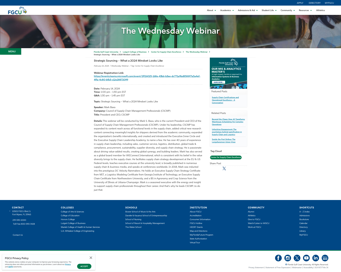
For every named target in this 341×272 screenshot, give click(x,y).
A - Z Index (304, 212)
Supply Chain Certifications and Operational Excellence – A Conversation (225, 100)
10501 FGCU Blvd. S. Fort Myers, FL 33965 (21, 213)
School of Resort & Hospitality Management (145, 223)
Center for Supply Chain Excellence (166, 52)
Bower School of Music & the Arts (140, 212)
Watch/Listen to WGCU (258, 223)
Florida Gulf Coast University (106, 52)
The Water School (133, 227)
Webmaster (297, 268)
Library (302, 231)
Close (91, 257)
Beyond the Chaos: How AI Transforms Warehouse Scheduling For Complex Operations (228, 122)
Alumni (251, 212)
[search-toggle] (331, 10)
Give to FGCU (254, 220)
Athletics (320, 10)
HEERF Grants (196, 227)
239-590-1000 (19, 220)
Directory (315, 3)
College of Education (70, 216)
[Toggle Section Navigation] (10, 51)
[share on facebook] (218, 169)
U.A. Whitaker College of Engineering (77, 231)
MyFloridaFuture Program (201, 235)
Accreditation (196, 216)
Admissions (304, 216)
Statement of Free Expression (277, 268)
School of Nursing (133, 220)
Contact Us (18, 235)
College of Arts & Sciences (72, 212)
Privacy (68, 264)
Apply (300, 3)
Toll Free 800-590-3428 (24, 224)
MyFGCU (329, 3)
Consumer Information (200, 220)
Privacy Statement (256, 268)
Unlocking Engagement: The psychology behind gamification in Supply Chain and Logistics (227, 132)
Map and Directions (198, 231)
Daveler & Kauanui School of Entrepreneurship (146, 216)
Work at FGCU (254, 227)
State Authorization (198, 239)
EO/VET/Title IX (321, 268)
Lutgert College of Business (135, 52)
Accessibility (308, 268)
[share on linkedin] (230, 169)
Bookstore (304, 220)
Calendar (303, 223)
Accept (84, 267)
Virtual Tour (195, 243)
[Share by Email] (212, 169)
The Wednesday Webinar (197, 52)
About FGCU (195, 212)
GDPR (10, 267)
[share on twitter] (224, 168)
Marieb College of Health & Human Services (80, 227)
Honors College (68, 220)
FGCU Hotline (196, 223)
